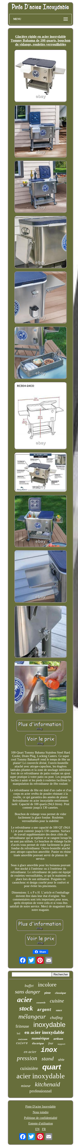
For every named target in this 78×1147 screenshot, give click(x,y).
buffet (29, 986)
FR (44, 1129)
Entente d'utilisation (40, 1123)
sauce (59, 1010)
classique (60, 992)
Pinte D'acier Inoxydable (40, 1106)
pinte (47, 992)
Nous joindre (41, 1112)
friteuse (22, 1026)
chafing (56, 1017)
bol (18, 1033)
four (50, 1043)
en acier (30, 1052)
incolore (47, 984)
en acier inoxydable (44, 1032)
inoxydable (49, 1024)
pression (27, 1058)
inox (49, 1050)
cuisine (57, 1001)
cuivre (22, 1043)
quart (51, 1067)
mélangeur (32, 1016)
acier (24, 1000)
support (61, 1044)
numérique (40, 1038)
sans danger (27, 991)
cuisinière (29, 1068)
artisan (58, 1038)
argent (44, 1010)
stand (48, 1058)
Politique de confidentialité (40, 1117)
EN (37, 1129)
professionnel (40, 1091)
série (61, 1059)
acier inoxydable (40, 1076)
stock (26, 1008)
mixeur (26, 1086)
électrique (38, 1043)
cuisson (22, 1039)
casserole (41, 1002)
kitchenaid (47, 1084)
